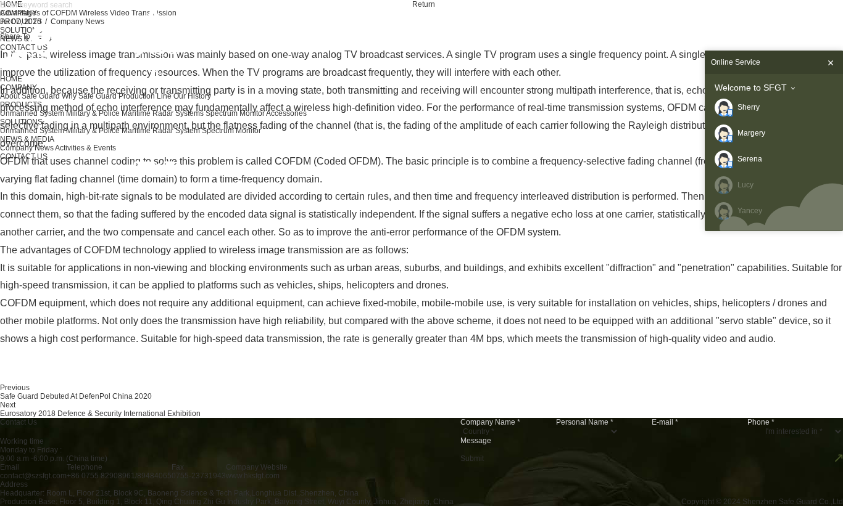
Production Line (145, 96)
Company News (27, 148)
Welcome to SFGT (751, 87)
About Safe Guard (30, 96)
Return (423, 4)
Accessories (286, 113)
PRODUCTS (21, 104)
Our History (192, 96)
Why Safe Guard (89, 96)
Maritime (136, 113)
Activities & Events (85, 148)
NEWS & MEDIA (27, 139)
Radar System (176, 130)
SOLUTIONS (21, 122)
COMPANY (18, 87)
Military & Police (93, 113)
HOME (11, 79)
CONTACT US (24, 156)
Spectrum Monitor (235, 113)
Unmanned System (32, 113)
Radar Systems (178, 113)
